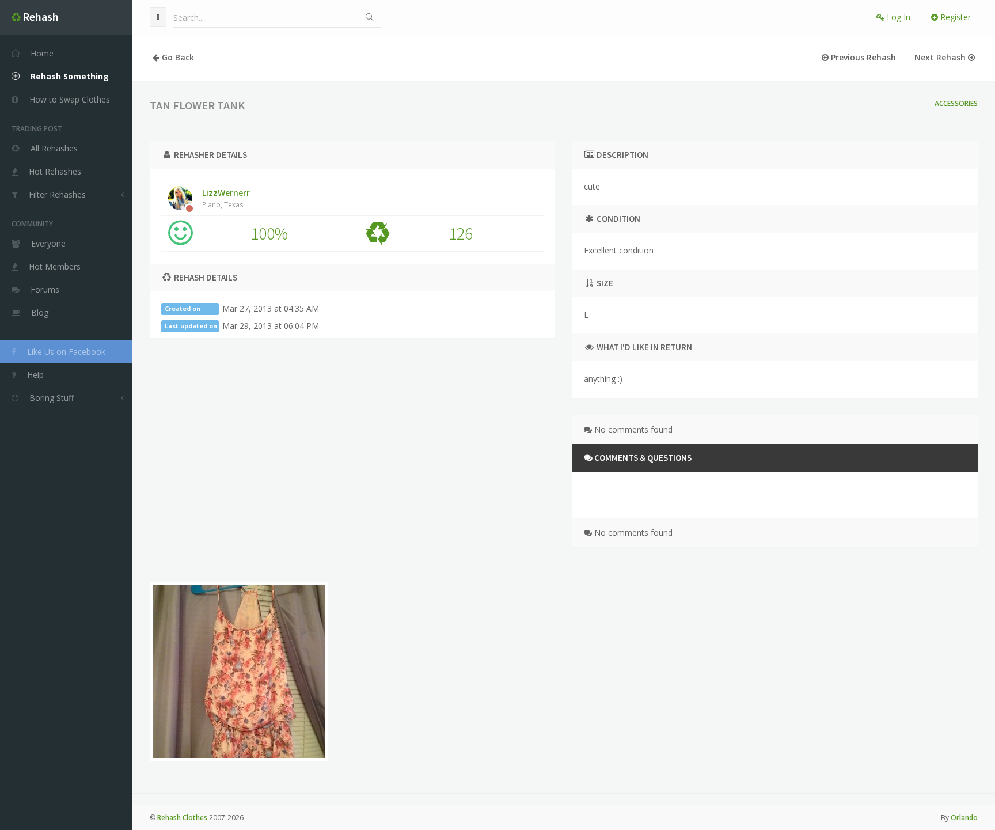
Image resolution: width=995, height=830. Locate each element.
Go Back (176, 57)
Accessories (956, 103)
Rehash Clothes (182, 818)
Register (954, 17)
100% (269, 233)
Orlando (964, 818)
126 (461, 233)
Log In (897, 17)
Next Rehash (941, 57)
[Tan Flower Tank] (239, 671)
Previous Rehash (862, 57)
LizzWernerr (226, 198)
